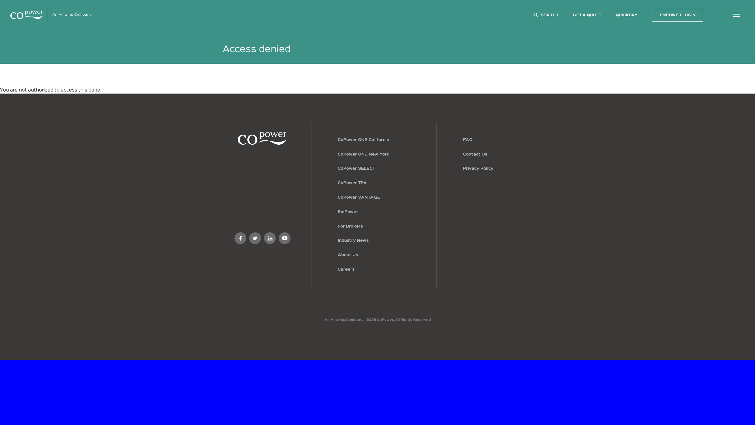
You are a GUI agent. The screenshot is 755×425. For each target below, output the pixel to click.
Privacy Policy (478, 168)
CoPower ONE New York (363, 154)
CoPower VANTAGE (359, 197)
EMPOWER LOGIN (677, 15)
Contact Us (475, 154)
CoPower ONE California (363, 140)
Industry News (353, 240)
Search (550, 15)
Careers (346, 269)
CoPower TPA (352, 183)
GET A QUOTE (587, 15)
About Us (348, 255)
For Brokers (350, 226)
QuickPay (626, 15)
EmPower (348, 212)
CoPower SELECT (356, 168)
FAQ (467, 140)
